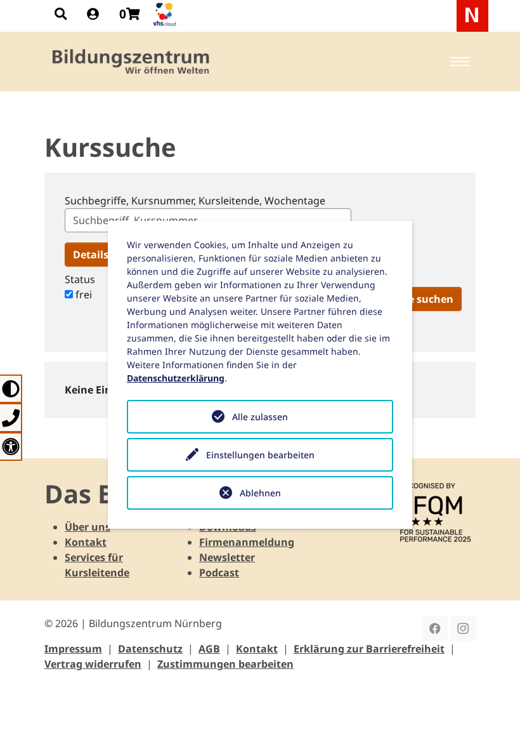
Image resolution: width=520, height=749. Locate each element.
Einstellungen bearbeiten (260, 455)
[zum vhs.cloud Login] (166, 14)
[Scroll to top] (492, 721)
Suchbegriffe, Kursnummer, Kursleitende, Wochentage (195, 201)
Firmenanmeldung (246, 542)
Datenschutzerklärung (175, 378)
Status (80, 279)
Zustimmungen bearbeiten (225, 664)
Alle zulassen (260, 417)
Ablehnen (260, 493)
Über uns (87, 527)
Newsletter (227, 557)
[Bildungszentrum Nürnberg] (131, 61)
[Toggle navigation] (460, 61)
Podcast (219, 573)
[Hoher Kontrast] (11, 388)
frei (82, 295)
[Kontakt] (11, 417)
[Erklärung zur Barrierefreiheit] (11, 446)
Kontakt (86, 542)
